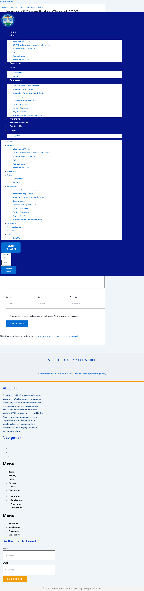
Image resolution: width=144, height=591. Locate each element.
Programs (11, 223)
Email (5, 563)
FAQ (14, 52)
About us (15, 35)
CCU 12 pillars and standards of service (31, 45)
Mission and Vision (21, 41)
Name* (9, 297)
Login (13, 130)
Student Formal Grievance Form (27, 115)
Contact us (12, 231)
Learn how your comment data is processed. (57, 336)
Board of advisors (21, 168)
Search (9, 270)
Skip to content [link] (7, 2)
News (12, 67)
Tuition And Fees (20, 104)
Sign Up (16, 136)
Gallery (16, 183)
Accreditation (19, 56)
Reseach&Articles (15, 227)
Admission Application (23, 89)
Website (73, 297)
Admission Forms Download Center (29, 93)
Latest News (18, 73)
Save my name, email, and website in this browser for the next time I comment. (44, 316)
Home (9, 142)
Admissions (16, 80)
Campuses (12, 171)
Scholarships (19, 97)
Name (5, 548)
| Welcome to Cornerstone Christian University (21, 8)
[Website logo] (8, 20)
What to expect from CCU (25, 49)
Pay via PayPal (19, 112)
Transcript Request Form (24, 100)
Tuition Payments (21, 108)
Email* (40, 297)
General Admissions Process (26, 86)
